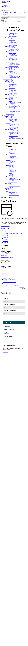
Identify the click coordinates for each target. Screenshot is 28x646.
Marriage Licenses (9, 329)
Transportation (9, 134)
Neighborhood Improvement (15, 76)
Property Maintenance (14, 77)
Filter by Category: (9, 304)
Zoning (10, 68)
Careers (5, 276)
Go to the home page (5, 226)
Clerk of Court (12, 167)
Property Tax (12, 41)
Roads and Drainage (13, 136)
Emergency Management (12, 104)
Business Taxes (12, 42)
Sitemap (19, 285)
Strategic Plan (12, 161)
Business (8, 57)
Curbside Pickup (13, 119)
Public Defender (13, 84)
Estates (10, 101)
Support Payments (13, 95)
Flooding (11, 71)
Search (2, 21)
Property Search (12, 53)
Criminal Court (9, 81)
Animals (8, 123)
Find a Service (4, 10)
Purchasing (8, 62)
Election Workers (13, 182)
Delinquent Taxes (13, 44)
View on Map (4, 255)
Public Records (9, 189)
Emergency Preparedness (9, 279)
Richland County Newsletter (9, 282)
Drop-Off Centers (13, 120)
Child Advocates (13, 97)
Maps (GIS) (12, 54)
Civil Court (8, 89)
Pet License (11, 125)
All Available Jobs (13, 192)
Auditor (11, 166)
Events (10, 184)
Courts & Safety (7, 79)
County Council (12, 170)
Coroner (11, 112)
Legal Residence (13, 47)
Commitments (12, 103)
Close (24, 288)
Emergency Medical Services (15, 106)
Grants (10, 75)
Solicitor (11, 85)
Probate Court (9, 98)
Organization (9, 154)
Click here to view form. (6, 228)
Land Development (13, 69)
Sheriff (10, 110)
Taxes (7, 37)
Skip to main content (5, 1)
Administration (12, 156)
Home (2, 197)
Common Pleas (12, 90)
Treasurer (11, 175)
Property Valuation (10, 46)
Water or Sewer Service (14, 132)
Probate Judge (12, 171)
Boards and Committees (14, 186)
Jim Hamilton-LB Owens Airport (16, 138)
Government (6, 140)
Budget (10, 162)
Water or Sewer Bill (13, 130)
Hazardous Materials (14, 108)
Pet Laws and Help (13, 127)
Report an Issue (9, 116)
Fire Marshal (12, 107)
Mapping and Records (11, 51)
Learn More (5, 352)
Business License (13, 58)
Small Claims (12, 92)
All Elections (12, 178)
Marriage (11, 99)
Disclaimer (3, 285)
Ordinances (8, 188)
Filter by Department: (9, 310)
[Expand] (10, 57)
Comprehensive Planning (12, 67)
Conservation (12, 72)
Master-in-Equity (13, 93)
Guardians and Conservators (15, 102)
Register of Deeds (13, 55)
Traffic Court (12, 86)
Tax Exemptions (13, 45)
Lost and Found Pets (14, 124)
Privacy (8, 285)
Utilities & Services (7, 115)
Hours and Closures (13, 158)
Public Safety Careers (14, 195)
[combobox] (13, 17)
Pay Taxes (11, 38)
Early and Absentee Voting (15, 179)
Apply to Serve (12, 187)
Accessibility (13, 285)
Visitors (5, 283)
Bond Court (12, 88)
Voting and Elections (11, 176)
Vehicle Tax (12, 40)
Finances (8, 160)
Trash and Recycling (11, 117)
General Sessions (13, 82)
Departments (12, 157)
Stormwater (11, 137)
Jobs (7, 191)
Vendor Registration (13, 66)
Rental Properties (13, 60)
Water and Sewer (10, 129)
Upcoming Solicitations (14, 64)
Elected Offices (9, 165)
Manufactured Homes (14, 49)
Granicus (22, 287)
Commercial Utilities (14, 133)
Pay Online (6, 280)
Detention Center (10, 114)
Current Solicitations (13, 63)
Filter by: (6, 298)
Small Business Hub (13, 59)
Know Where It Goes (14, 121)
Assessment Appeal (13, 50)
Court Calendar (9, 80)
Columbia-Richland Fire (14, 111)
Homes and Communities (12, 73)
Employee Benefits (13, 193)
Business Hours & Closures (7, 257)
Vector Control (12, 128)
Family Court (9, 94)
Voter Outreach (12, 180)
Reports (11, 164)
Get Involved (9, 183)
